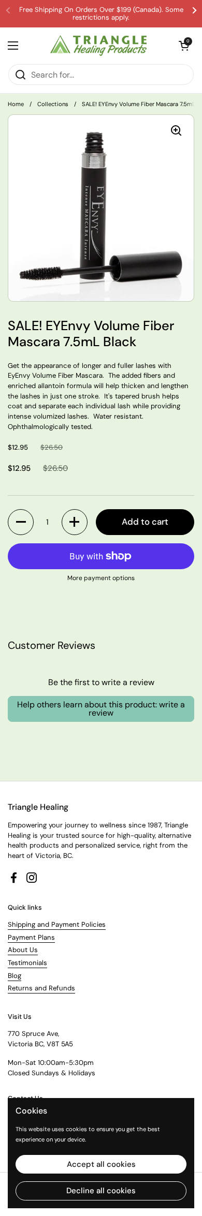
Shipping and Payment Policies (57, 924)
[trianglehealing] (99, 45)
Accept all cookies (101, 1164)
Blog (14, 975)
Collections (52, 104)
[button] (21, 522)
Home (16, 104)
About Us (23, 949)
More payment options (101, 578)
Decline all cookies (101, 1190)
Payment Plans (31, 937)
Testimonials (27, 962)
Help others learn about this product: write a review (101, 708)
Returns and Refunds (41, 988)
